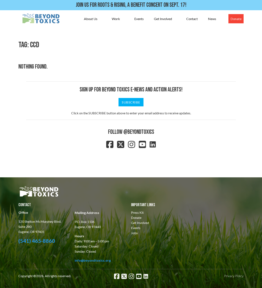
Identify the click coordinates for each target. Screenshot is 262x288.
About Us (90, 19)
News (212, 19)
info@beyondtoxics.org (93, 260)
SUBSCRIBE (131, 102)
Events (139, 19)
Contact (192, 19)
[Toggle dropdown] (101, 19)
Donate (236, 19)
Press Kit (137, 212)
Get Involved (163, 19)
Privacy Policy (234, 276)
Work (116, 19)
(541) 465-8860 (36, 241)
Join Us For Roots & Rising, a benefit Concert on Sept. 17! (131, 5)
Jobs (134, 233)
